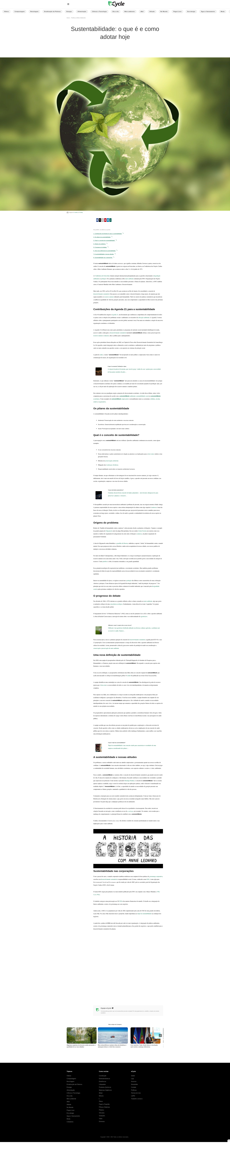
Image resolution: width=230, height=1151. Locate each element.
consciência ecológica (116, 604)
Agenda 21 (114, 314)
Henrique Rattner (129, 781)
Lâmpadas (102, 1084)
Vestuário (102, 1115)
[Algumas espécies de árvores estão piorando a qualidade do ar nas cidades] (82, 1035)
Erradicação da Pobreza (52, 11)
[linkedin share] (108, 220)
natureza (154, 507)
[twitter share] (100, 220)
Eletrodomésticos (104, 1078)
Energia (69, 11)
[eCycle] (116, 4)
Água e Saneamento (208, 11)
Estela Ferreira (142, 531)
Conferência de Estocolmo (102, 276)
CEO (120, 901)
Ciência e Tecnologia (99, 11)
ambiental (127, 396)
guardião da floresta (122, 543)
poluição (103, 279)
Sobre (133, 1076)
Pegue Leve (177, 11)
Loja (132, 1078)
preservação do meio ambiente (110, 648)
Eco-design (191, 11)
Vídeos (6, 11)
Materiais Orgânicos (105, 1090)
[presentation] (160, 1035)
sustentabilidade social (142, 396)
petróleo (105, 561)
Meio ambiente (130, 11)
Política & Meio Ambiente (78, 18)
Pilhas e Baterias (104, 1107)
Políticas (134, 1090)
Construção (102, 1076)
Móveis (101, 1096)
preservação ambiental (111, 461)
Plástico (101, 1110)
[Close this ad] (228, 1140)
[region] (81, 47)
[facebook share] (97, 220)
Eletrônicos (102, 1081)
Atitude (152, 11)
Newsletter (134, 1084)
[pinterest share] (105, 220)
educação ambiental (143, 317)
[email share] (102, 220)
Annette (75, 212)
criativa (95, 402)
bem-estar (151, 454)
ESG (148, 879)
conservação (97, 648)
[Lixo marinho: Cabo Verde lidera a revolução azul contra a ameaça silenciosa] (145, 1035)
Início (68, 18)
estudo (129, 675)
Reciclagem (34, 11)
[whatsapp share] (110, 220)
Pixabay (81, 212)
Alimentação (82, 11)
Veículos (101, 1113)
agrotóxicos (143, 616)
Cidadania (70, 1122)
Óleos (101, 1101)
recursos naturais (109, 297)
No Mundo (164, 11)
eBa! (142, 11)
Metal (100, 1093)
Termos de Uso (136, 1093)
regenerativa (102, 402)
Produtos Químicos (105, 1087)
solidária (152, 399)
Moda (223, 11)
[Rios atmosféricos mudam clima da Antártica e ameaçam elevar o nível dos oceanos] (113, 1035)
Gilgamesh (108, 531)
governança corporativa (156, 876)
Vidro (100, 1118)
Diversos (102, 1121)
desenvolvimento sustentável (101, 294)
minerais (106, 336)
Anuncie (133, 1081)
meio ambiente (129, 279)
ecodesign (130, 811)
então (101, 355)
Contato (133, 1087)
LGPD (133, 1096)
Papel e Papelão (104, 1104)
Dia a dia (116, 11)
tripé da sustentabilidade (144, 913)
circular (157, 399)
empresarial (119, 399)
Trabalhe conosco (136, 1099)
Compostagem (20, 11)
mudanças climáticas (112, 465)
